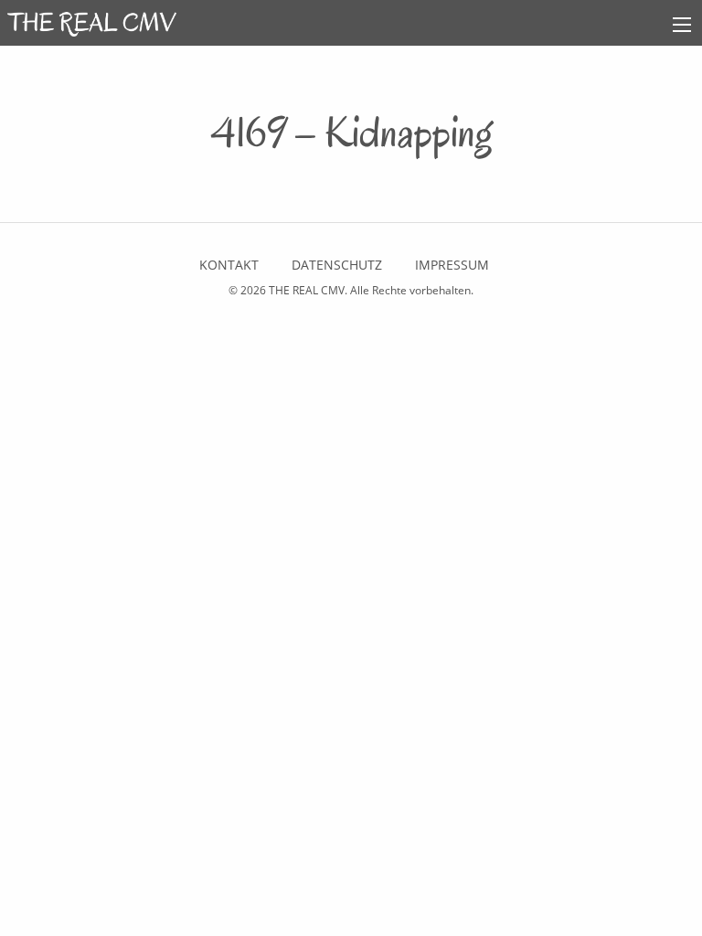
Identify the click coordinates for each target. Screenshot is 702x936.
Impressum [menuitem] (452, 264)
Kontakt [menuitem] (229, 264)
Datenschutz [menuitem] (337, 264)
